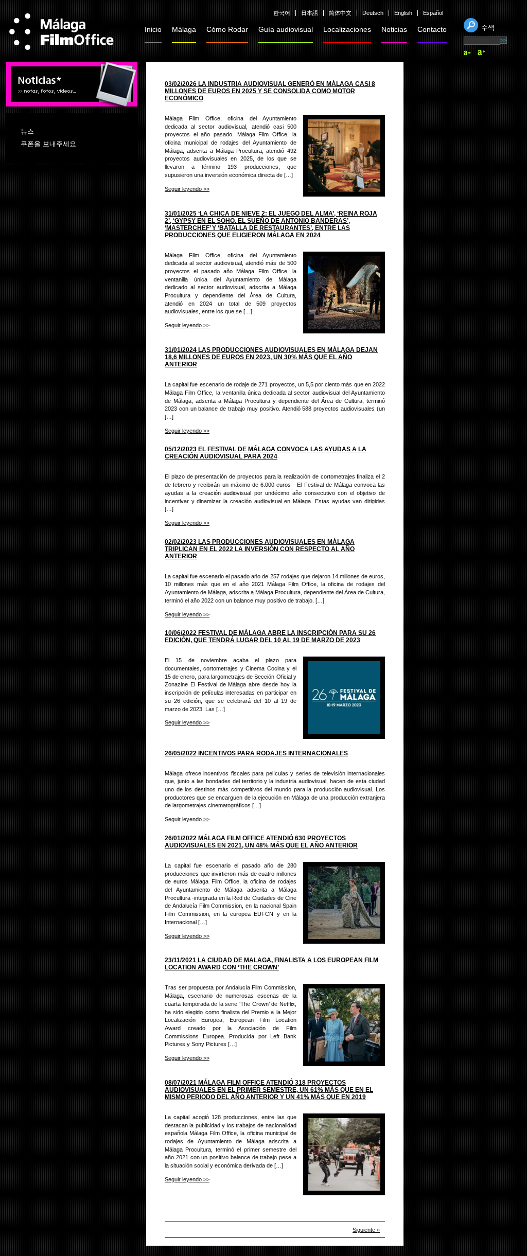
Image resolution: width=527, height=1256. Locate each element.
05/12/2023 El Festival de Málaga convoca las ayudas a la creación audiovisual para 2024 (265, 453)
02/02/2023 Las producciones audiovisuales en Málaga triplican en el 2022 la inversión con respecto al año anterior (260, 549)
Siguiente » (366, 1230)
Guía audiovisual (285, 29)
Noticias (394, 29)
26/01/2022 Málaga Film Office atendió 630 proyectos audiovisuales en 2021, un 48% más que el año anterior (261, 842)
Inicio (153, 29)
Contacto (432, 29)
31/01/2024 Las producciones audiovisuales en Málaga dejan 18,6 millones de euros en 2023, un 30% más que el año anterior (271, 357)
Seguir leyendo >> (187, 189)
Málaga (184, 29)
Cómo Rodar (227, 29)
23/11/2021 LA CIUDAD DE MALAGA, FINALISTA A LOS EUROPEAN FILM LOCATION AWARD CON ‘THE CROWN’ (271, 964)
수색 (488, 27)
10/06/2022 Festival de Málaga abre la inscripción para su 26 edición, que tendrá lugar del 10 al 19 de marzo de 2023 (270, 636)
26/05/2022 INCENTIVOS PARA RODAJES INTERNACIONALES (256, 753)
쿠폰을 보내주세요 (48, 144)
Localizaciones (347, 29)
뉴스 (27, 131)
